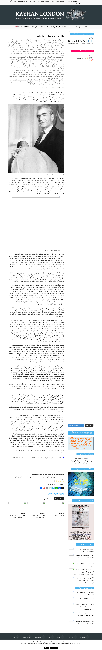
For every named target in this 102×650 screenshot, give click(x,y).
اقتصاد (64, 26)
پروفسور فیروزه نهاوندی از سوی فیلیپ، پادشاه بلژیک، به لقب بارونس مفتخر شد (85, 607)
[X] (76, 3)
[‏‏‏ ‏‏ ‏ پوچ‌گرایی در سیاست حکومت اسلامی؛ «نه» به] (74, 348)
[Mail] (87, 3)
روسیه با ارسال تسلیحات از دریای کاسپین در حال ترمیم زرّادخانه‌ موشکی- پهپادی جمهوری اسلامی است (84, 572)
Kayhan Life (23, 26)
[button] (92, 27)
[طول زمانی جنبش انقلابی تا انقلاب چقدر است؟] (36, 508)
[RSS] (84, 3)
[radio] (63, 481)
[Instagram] (90, 3)
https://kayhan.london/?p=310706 (54, 495)
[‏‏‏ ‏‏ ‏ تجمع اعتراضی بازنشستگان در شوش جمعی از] (87, 292)
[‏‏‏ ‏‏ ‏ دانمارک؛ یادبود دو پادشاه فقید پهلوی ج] (74, 72)
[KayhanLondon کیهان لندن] (51, 15)
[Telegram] (79, 3)
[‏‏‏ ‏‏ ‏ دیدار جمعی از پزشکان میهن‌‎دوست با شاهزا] (87, 97)
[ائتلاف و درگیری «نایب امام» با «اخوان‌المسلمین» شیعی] (17, 508)
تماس (14, 1)
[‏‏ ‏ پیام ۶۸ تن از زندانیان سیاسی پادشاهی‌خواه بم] (87, 202)
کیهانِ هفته (78, 26)
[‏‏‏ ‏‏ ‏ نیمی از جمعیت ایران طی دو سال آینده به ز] (74, 170)
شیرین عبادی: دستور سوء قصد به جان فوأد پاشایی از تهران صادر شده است (85, 557)
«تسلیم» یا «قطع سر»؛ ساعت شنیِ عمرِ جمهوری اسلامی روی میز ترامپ (85, 615)
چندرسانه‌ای (34, 26)
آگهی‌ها (10, 1)
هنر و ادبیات (44, 26)
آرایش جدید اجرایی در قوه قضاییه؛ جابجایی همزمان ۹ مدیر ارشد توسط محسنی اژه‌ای (85, 580)
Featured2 (23, 513)
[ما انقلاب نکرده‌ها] (55, 508)
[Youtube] (74, 3)
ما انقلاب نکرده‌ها (59, 515)
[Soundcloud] (82, 3)
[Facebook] (92, 3)
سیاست (70, 26)
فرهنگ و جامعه (55, 26)
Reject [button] (46, 647)
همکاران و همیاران (22, 1)
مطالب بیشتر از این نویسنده (45, 499)
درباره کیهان (32, 1)
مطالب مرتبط (59, 499)
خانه (85, 26)
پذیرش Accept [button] (54, 647)
